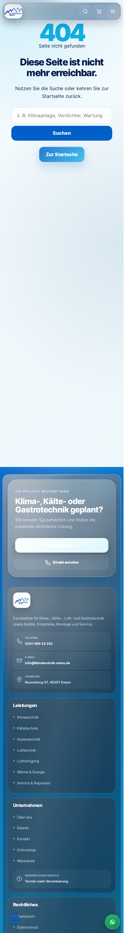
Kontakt (23, 839)
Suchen (62, 133)
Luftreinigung (28, 761)
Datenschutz (27, 927)
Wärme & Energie (31, 772)
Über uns (24, 817)
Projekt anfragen (58, 545)
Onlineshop (26, 850)
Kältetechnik (27, 728)
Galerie (23, 828)
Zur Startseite (62, 154)
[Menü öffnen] (113, 11)
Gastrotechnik (28, 739)
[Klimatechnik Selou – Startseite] (13, 11)
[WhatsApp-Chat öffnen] (112, 922)
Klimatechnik (28, 717)
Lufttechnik (26, 750)
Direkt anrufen (66, 562)
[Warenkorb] (99, 11)
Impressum (26, 916)
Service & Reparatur (33, 783)
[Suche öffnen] (85, 11)
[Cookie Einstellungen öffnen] (14, 918)
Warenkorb (26, 861)
